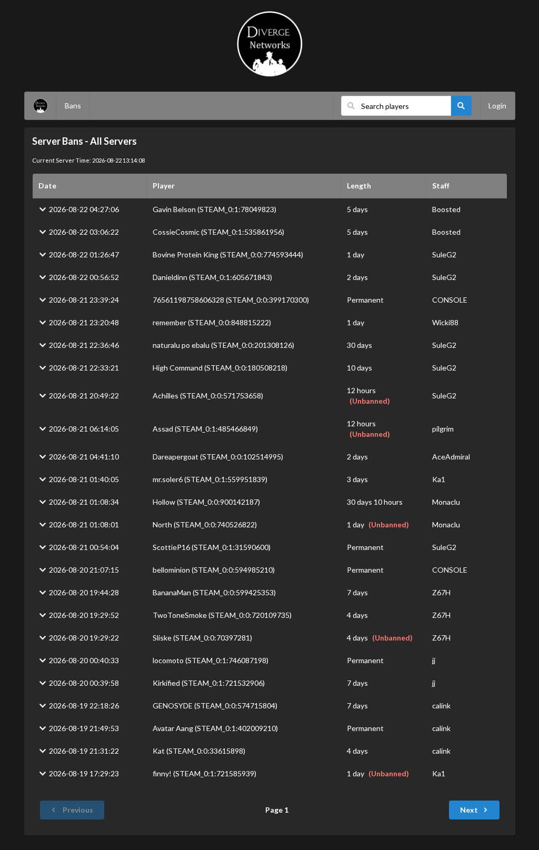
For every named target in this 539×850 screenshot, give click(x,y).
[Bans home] (40, 105)
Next (469, 809)
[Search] (461, 106)
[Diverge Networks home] (270, 44)
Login (497, 105)
